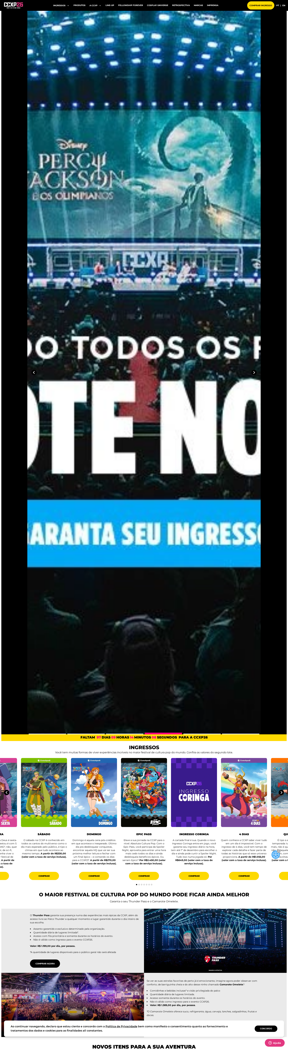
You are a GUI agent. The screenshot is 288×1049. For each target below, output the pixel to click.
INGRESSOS (59, 5)
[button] (278, 851)
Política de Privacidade (121, 1026)
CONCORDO (266, 1029)
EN (283, 5)
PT (277, 5)
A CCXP (94, 5)
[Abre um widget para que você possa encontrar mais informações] (275, 1043)
